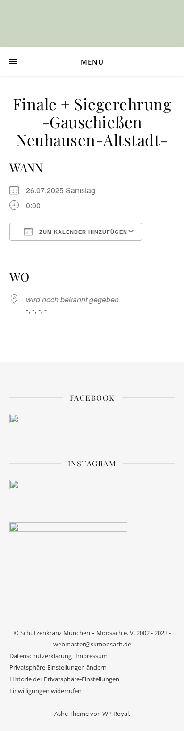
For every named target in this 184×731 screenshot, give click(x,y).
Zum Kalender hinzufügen (82, 232)
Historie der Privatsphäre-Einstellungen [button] (64, 679)
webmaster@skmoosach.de (92, 644)
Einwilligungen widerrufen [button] (45, 691)
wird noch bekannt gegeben (72, 299)
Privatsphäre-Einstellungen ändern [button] (58, 667)
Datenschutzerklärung (40, 656)
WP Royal (115, 713)
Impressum (91, 656)
